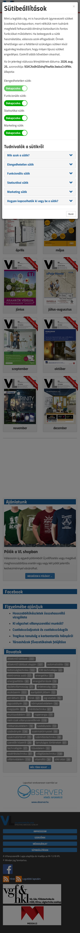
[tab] (40, 155)
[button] (18, 155)
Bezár (71, 214)
